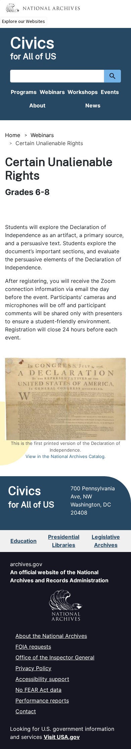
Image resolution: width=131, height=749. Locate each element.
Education (23, 541)
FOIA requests (33, 646)
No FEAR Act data (38, 689)
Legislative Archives (106, 540)
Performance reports (42, 700)
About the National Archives (51, 635)
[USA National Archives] (65, 602)
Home (12, 135)
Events (110, 92)
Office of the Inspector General (54, 657)
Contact (25, 711)
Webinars (52, 92)
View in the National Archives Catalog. (66, 456)
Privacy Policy (33, 668)
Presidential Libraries (63, 540)
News (92, 105)
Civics (32, 42)
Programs (24, 92)
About (37, 105)
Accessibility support (42, 679)
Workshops (83, 92)
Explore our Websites (23, 21)
